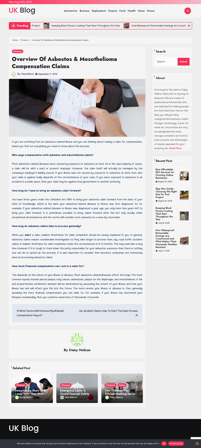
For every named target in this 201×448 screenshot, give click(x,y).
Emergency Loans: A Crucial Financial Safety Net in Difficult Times (74, 394)
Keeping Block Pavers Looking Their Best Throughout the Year (164, 213)
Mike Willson (71, 397)
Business (85, 11)
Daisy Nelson (27, 74)
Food (122, 11)
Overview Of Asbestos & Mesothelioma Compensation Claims (64, 62)
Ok (164, 443)
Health (132, 11)
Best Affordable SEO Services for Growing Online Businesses (165, 174)
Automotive (70, 11)
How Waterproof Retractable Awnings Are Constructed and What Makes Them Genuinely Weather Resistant (166, 239)
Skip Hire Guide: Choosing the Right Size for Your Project (166, 193)
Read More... (176, 148)
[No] (197, 443)
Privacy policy (176, 443)
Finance (112, 11)
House (151, 11)
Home (141, 11)
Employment (99, 11)
